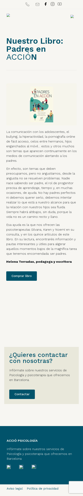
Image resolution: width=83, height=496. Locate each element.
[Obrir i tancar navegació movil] (72, 16)
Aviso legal (15, 488)
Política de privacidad (42, 488)
